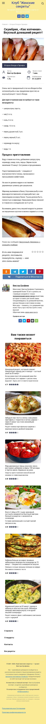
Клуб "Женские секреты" (23, 4)
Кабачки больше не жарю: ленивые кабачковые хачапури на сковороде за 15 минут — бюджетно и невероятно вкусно (22, 562)
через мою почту (31, 312)
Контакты (8, 644)
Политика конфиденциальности (14, 712)
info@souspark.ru (23, 691)
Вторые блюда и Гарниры (14, 65)
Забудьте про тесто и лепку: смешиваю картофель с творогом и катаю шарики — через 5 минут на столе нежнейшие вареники (22, 421)
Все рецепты (9, 651)
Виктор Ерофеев (21, 285)
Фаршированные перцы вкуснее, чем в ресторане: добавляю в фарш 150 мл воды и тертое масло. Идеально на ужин (22, 468)
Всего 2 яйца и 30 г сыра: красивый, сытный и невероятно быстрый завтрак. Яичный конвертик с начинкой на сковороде (22, 515)
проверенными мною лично (24, 296)
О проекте (8, 631)
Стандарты (9, 638)
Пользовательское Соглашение (13, 708)
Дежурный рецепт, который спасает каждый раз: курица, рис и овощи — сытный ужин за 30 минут (23, 371)
